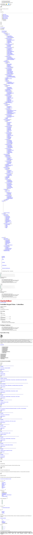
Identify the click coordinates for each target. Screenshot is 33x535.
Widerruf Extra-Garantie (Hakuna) (6, 494)
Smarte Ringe (9, 194)
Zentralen (8, 55)
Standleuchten (9, 131)
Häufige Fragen (2, 358)
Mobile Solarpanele (10, 159)
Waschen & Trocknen (8, 173)
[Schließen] (3, 29)
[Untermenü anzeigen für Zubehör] (8, 81)
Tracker (7, 60)
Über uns (3, 511)
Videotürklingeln (9, 42)
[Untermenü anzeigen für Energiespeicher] (10, 161)
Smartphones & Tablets (9, 78)
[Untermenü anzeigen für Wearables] (9, 191)
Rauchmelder (9, 45)
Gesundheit (5, 189)
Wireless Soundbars (10, 72)
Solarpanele (8, 158)
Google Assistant (8, 217)
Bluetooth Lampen (9, 143)
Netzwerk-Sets (9, 185)
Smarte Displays (9, 70)
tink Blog (3, 512)
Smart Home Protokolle (7, 223)
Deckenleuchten (9, 130)
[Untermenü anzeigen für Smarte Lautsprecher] (11, 68)
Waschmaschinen (9, 175)
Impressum (3, 522)
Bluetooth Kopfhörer (8, 74)
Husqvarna (3, 485)
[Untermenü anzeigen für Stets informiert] (8, 245)
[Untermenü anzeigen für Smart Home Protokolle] (11, 223)
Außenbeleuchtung (8, 132)
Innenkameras (9, 40)
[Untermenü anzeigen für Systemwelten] (8, 215)
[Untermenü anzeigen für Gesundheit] (7, 189)
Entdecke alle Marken (7, 212)
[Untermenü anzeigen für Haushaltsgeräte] (8, 167)
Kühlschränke (7, 176)
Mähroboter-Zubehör (8, 90)
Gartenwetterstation (8, 101)
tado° (2, 486)
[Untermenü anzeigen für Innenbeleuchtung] (11, 126)
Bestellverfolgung (8, 242)
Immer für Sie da (6, 239)
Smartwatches (9, 193)
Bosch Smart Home (8, 220)
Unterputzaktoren (9, 146)
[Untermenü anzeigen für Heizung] (6, 103)
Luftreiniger (7, 199)
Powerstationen (9, 162)
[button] (16, 15)
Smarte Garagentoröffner (10, 59)
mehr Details (2, 344)
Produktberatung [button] (2, 466)
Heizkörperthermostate (10, 111)
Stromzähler (7, 164)
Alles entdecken (9, 35)
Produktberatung (8, 241)
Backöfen (7, 178)
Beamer (7, 79)
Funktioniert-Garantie (7, 250)
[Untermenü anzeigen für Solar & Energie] (9, 154)
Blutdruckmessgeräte (10, 197)
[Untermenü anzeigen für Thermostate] (9, 108)
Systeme (3, 213)
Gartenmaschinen (8, 94)
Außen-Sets (8, 124)
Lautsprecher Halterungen (10, 82)
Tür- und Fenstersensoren (10, 54)
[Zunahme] (10, 316)
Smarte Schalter (9, 52)
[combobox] (4, 8)
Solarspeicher (9, 163)
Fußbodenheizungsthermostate (11, 112)
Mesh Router (9, 188)
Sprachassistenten (9, 69)
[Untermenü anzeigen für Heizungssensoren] (11, 114)
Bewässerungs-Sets (9, 88)
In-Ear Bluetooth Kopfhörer (11, 76)
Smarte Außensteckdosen (9, 102)
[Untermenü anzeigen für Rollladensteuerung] (11, 144)
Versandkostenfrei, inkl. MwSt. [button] (4, 309)
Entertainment (6, 61)
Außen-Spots (9, 97)
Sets (6, 63)
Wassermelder (9, 46)
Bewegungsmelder (9, 50)
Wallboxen (7, 166)
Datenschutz (3, 521)
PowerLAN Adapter (10, 187)
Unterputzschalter (9, 151)
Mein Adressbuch (5, 17)
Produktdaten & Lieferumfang (4, 357)
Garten (5, 84)
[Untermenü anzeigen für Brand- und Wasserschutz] (13, 44)
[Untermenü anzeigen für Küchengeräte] (10, 179)
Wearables (7, 191)
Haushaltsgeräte (6, 167)
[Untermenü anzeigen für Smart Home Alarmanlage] (13, 47)
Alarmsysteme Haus (10, 36)
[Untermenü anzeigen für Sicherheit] (7, 33)
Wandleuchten (9, 129)
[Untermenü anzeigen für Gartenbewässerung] (11, 91)
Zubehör (7, 118)
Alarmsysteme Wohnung (10, 37)
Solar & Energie (6, 154)
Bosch (3, 484)
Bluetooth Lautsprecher (10, 73)
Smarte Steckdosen (9, 152)
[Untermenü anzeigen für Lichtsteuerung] (10, 148)
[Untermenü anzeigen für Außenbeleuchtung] (11, 132)
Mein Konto (4, 14)
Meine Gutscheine (5, 18)
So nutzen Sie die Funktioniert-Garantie (5, 478)
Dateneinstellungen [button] (4, 523)
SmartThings (7, 219)
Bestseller (3, 256)
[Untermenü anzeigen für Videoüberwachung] (11, 38)
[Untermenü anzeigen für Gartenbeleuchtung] (11, 95)
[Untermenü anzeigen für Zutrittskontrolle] (10, 56)
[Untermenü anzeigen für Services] (5, 237)
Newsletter (7, 247)
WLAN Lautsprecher (10, 71)
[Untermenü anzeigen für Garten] (6, 84)
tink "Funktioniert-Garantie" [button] (6, 1)
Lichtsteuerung (8, 148)
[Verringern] (1, 316)
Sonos (3, 483)
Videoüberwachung (8, 38)
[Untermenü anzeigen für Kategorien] (5, 32)
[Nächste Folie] (1, 289)
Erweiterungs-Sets (9, 107)
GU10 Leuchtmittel (10, 142)
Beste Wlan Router (9, 184)
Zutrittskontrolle (8, 56)
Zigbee (6, 225)
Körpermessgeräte (8, 195)
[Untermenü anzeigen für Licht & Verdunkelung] (10, 119)
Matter (6, 227)
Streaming (7, 77)
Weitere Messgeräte (10, 198)
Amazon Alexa (8, 218)
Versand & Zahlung (4, 496)
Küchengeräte (7, 179)
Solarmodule (7, 156)
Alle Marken (4, 482)
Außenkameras (9, 41)
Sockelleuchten (9, 99)
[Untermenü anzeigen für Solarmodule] (9, 156)
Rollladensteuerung (8, 144)
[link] (3, 259)
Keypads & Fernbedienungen (11, 58)
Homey (7, 222)
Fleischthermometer (10, 181)
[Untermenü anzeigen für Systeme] (5, 213)
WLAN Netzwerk (8, 182)
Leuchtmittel (7, 139)
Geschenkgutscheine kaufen (6, 507)
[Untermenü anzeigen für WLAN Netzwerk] (11, 182)
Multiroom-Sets (9, 64)
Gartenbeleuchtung (8, 95)
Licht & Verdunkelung (7, 119)
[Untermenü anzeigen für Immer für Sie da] (9, 239)
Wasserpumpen (9, 93)
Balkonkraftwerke (8, 155)
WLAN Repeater (9, 186)
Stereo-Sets (8, 65)
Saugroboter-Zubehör (10, 171)
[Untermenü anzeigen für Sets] (7, 34)
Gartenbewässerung (8, 91)
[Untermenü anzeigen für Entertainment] (8, 61)
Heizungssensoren (8, 114)
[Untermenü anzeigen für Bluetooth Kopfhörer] (12, 74)
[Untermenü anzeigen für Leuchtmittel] (9, 139)
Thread (6, 226)
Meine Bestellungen (5, 15)
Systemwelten (6, 215)
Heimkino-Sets (9, 66)
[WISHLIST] (16, 22)
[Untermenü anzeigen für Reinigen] (8, 169)
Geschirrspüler (7, 177)
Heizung (5, 103)
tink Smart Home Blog (9, 248)
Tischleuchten (9, 128)
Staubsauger (9, 172)
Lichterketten (9, 138)
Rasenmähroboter (8, 89)
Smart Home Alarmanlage (9, 47)
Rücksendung (7, 243)
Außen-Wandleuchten (10, 135)
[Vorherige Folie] (1, 284)
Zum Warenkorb (2, 27)
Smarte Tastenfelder (10, 53)
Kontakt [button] (3, 491)
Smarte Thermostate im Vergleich (11, 110)
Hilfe (6, 244)
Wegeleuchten (9, 100)
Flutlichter (8, 98)
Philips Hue (3, 487)
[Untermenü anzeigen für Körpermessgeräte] (11, 195)
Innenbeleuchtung (8, 126)
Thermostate (7, 108)
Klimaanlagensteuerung (10, 113)
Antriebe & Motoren (10, 147)
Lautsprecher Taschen (10, 83)
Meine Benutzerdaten (6, 16)
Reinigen (7, 169)
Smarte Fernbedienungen (10, 51)
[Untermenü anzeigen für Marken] (5, 200)
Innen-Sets (8, 123)
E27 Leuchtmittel (9, 141)
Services (3, 237)
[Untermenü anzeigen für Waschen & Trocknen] (12, 173)
